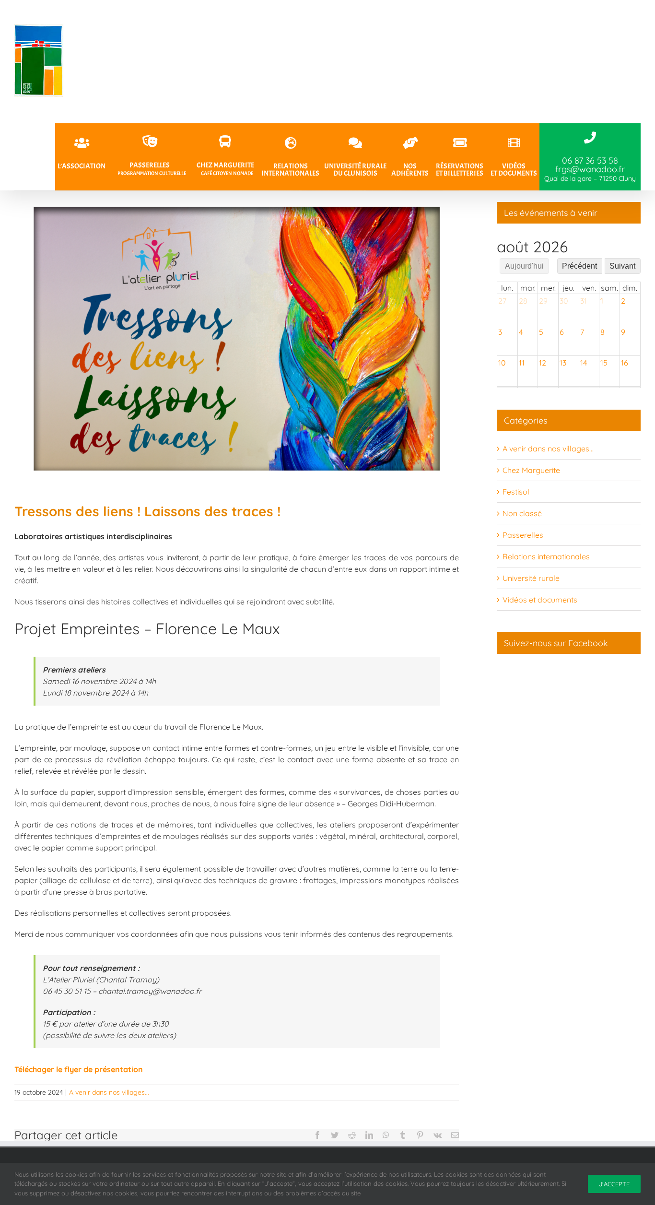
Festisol (516, 491)
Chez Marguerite (531, 470)
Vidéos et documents (540, 599)
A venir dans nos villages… (548, 448)
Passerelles (523, 535)
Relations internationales (546, 556)
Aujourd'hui (524, 266)
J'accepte (614, 1184)
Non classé (522, 513)
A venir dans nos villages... (109, 1092)
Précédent (579, 266)
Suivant (622, 266)
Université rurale (531, 578)
